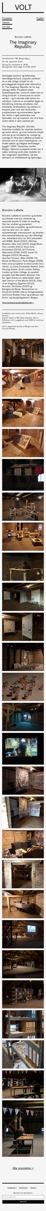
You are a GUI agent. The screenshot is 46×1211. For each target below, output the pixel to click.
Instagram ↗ (12, 1188)
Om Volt (6, 27)
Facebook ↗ (23, 1188)
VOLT (23, 8)
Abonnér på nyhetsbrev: (23, 1193)
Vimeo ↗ (33, 1188)
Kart (27, 59)
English (40, 18)
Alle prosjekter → (23, 1168)
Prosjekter (7, 18)
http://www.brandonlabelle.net (17, 303)
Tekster (5, 23)
